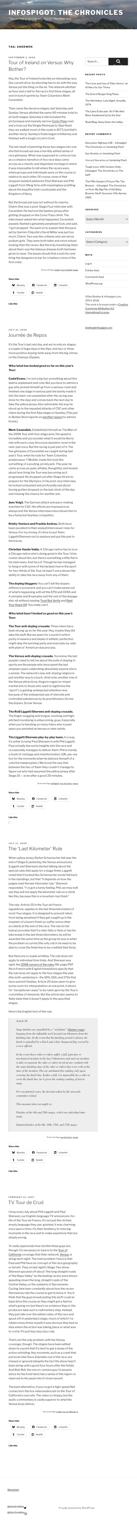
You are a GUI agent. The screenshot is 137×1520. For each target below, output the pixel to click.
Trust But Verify (50, 600)
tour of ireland (66, 270)
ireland (57, 270)
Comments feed (94, 276)
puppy (75, 270)
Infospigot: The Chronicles (66, 12)
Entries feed (92, 270)
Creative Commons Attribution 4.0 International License (106, 308)
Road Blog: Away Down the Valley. (104, 121)
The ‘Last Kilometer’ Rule (35, 848)
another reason (53, 417)
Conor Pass (59, 121)
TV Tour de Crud (26, 1202)
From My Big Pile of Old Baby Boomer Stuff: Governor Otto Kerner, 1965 (106, 193)
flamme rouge (76, 1029)
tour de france (66, 783)
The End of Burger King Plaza (102, 94)
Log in (88, 263)
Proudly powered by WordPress (77, 1507)
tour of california (69, 1412)
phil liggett (55, 783)
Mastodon (13, 1489)
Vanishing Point (115, 146)
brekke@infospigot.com (98, 327)
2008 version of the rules (37, 964)
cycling (59, 1412)
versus (75, 783)
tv (77, 1412)
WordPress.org (93, 283)
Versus (64, 1254)
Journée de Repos (27, 335)
